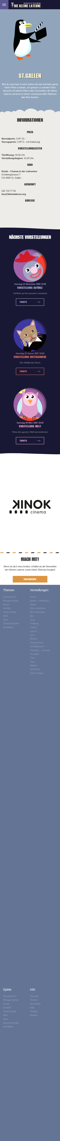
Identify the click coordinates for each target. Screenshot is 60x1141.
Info (32, 989)
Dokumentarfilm (11, 623)
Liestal (33, 627)
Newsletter (35, 1003)
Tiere (5, 619)
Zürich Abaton (37, 673)
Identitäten (8, 627)
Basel (33, 604)
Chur (32, 619)
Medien (33, 1015)
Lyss (32, 635)
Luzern (33, 631)
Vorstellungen (39, 590)
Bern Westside (37, 612)
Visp (32, 661)
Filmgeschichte (10, 600)
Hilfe (32, 1007)
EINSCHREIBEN (30, 579)
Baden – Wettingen (39, 600)
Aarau (33, 596)
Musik (6, 604)
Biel (32, 616)
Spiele (7, 989)
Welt (5, 616)
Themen (8, 590)
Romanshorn (36, 642)
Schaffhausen (37, 646)
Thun (32, 657)
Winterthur (35, 669)
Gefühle (7, 608)
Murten (33, 639)
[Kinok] (30, 507)
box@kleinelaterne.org (14, 194)
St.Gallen (34, 654)
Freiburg (34, 623)
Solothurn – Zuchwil (40, 650)
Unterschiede (9, 612)
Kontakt (34, 1011)
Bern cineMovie (38, 608)
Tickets (23, 302)
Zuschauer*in (9, 596)
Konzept (34, 996)
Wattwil (33, 665)
